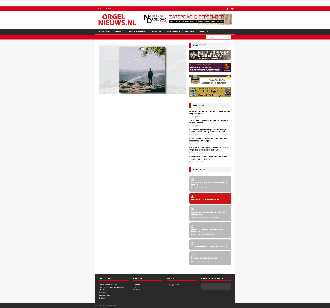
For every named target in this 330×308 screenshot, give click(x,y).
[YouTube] (232, 8)
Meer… (202, 31)
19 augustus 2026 (197, 153)
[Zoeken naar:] (218, 37)
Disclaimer (103, 292)
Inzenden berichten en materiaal (111, 287)
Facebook (136, 284)
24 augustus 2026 (197, 126)
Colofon (102, 298)
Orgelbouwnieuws (137, 31)
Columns (189, 31)
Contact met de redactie (108, 284)
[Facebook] (227, 8)
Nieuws (118, 31)
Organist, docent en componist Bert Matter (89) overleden (209, 112)
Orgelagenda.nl (173, 284)
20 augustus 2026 (197, 144)
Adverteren (103, 290)
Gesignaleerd (173, 31)
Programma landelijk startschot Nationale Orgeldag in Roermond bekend (209, 148)
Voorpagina (104, 31)
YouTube (136, 287)
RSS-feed (136, 290)
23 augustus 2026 (197, 135)
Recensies (156, 31)
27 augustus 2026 (197, 117)
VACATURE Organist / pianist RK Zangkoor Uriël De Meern (208, 121)
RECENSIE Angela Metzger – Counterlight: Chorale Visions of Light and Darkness (208, 130)
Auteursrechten (105, 295)
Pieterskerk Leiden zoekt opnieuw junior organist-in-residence (208, 157)
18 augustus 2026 (197, 162)
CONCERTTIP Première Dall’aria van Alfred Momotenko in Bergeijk (208, 139)
